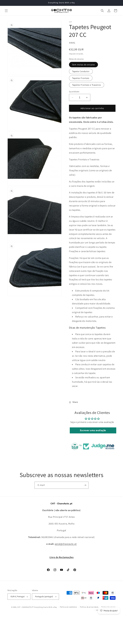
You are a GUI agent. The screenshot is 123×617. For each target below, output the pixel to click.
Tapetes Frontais (80, 78)
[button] (6, 10)
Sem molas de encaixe (83, 64)
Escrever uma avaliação (93, 430)
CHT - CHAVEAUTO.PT (25, 607)
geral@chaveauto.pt (66, 543)
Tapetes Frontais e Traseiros (86, 85)
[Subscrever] (85, 485)
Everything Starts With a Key (45, 607)
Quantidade (74, 91)
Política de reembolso (68, 607)
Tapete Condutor (81, 71)
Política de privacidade (89, 607)
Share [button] (75, 402)
